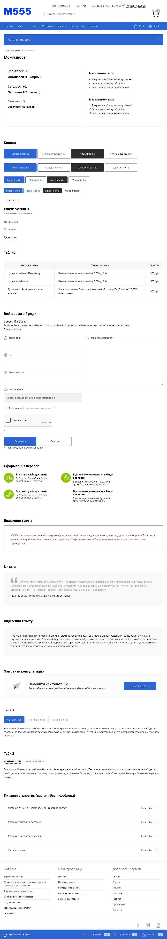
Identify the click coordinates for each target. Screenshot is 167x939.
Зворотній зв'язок (19, 934)
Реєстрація (64, 6)
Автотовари (9, 913)
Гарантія (61, 26)
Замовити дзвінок (135, 5)
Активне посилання (16, 209)
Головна (8, 26)
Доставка (47, 26)
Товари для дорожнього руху (17, 908)
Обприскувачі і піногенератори (18, 897)
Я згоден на (31, 408)
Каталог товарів (19, 39)
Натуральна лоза (12, 902)
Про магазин (77, 26)
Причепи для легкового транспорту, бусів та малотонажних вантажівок (25, 884)
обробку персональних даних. (37, 408)
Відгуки (21, 26)
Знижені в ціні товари (68, 899)
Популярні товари (66, 882)
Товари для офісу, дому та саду (18, 891)
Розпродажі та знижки (69, 888)
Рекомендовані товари (69, 893)
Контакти (93, 26)
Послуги (33, 26)
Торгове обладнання (13, 876)
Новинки (62, 876)
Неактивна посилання (18, 213)
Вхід (54, 6)
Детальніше (11, 221)
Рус (77, 6)
